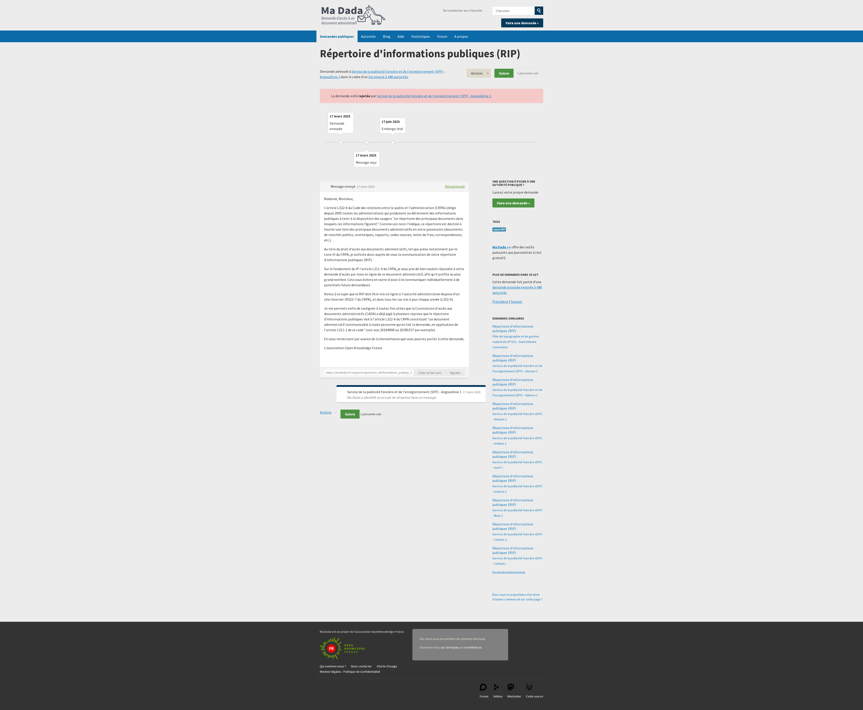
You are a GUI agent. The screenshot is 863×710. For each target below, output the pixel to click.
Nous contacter (361, 666)
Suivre (504, 73)
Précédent (500, 301)
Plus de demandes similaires (508, 572)
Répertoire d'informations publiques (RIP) (512, 328)
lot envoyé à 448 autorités (388, 77)
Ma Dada (353, 15)
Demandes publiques (337, 36)
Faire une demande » (522, 23)
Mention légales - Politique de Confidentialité (350, 672)
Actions (477, 73)
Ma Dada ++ (501, 247)
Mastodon (514, 696)
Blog (386, 36)
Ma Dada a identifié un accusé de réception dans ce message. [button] (392, 397)
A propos (461, 36)
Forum (442, 36)
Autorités (368, 36)
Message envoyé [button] (343, 186)
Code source (534, 696)
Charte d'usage (387, 666)
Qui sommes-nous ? (333, 666)
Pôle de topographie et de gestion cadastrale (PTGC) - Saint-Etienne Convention (515, 341)
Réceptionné (455, 186)
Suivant (516, 301)
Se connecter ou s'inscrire (462, 10)
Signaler (455, 373)
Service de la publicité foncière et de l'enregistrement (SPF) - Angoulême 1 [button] (404, 392)
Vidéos (498, 696)
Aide (401, 36)
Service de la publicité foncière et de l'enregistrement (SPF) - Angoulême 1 (434, 96)
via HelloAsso (473, 647)
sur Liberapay (450, 647)
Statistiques (420, 36)
